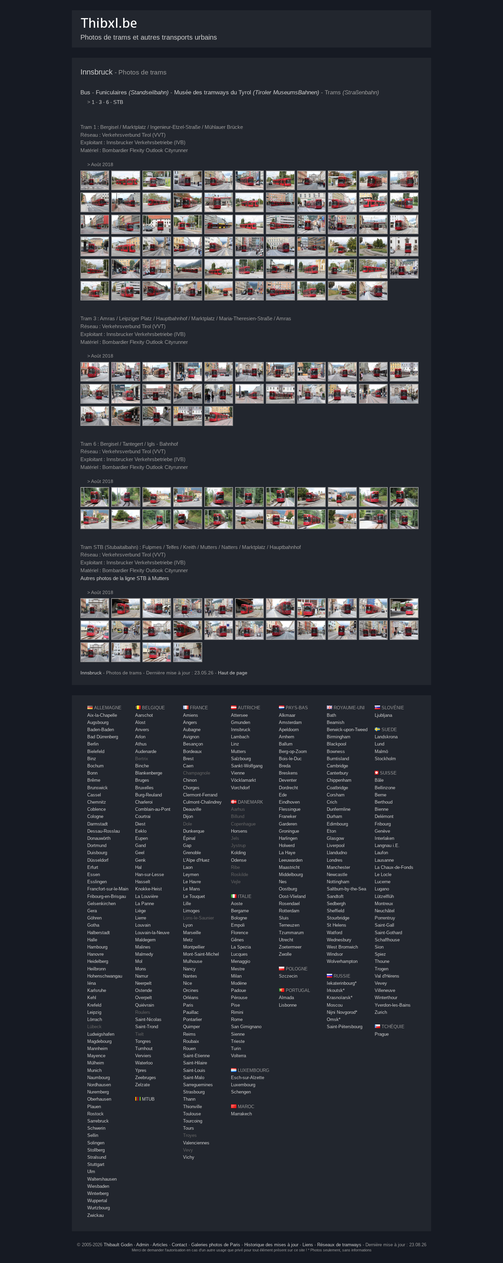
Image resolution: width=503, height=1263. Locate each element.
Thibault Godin (118, 1244)
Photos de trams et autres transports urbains (148, 37)
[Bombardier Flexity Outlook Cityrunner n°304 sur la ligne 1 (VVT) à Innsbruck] (404, 210)
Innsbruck (96, 72)
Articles (160, 1244)
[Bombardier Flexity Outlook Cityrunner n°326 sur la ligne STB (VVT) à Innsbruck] (94, 616)
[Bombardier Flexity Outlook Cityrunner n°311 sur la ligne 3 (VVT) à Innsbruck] (125, 379)
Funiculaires (132, 92)
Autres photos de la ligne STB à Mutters (124, 578)
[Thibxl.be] (108, 31)
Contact (179, 1244)
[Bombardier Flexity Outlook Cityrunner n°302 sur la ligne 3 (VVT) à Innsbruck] (187, 379)
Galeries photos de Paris (215, 1244)
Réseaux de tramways (339, 1244)
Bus (85, 92)
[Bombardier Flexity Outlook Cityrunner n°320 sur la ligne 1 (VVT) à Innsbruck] (187, 188)
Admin (142, 1244)
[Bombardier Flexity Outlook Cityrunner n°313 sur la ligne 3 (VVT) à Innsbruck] (94, 379)
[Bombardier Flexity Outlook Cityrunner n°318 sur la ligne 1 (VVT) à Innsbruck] (249, 188)
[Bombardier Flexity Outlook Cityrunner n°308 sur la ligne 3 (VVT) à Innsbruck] (125, 402)
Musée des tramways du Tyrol (246, 92)
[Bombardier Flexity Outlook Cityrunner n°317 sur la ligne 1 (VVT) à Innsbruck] (94, 188)
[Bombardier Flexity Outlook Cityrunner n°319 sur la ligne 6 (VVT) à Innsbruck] (94, 505)
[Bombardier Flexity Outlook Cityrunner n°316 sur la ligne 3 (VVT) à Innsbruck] (156, 379)
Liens (307, 1244)
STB (118, 102)
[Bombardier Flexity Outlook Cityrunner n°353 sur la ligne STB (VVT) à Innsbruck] (156, 616)
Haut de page (232, 672)
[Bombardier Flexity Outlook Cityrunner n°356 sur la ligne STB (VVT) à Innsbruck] (125, 616)
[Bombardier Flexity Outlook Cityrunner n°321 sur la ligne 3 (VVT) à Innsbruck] (156, 402)
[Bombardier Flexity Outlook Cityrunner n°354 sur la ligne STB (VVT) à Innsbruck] (218, 616)
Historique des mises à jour (271, 1244)
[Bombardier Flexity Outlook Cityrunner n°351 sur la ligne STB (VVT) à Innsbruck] (187, 616)
